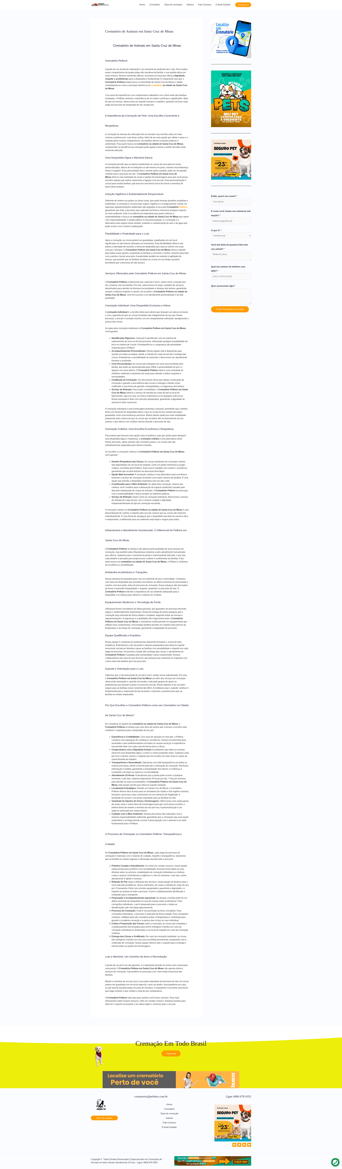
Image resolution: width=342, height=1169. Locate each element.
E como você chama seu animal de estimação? (231, 213)
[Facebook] (234, 1145)
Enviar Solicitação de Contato (230, 309)
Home (142, 4)
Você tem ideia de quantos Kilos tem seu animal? (229, 247)
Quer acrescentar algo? (223, 286)
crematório (156, 85)
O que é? (216, 230)
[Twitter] (239, 1145)
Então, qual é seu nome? (224, 196)
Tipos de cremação (173, 4)
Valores (190, 4)
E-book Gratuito (223, 4)
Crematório (154, 4)
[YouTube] (249, 1145)
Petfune (183, 207)
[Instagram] (244, 1145)
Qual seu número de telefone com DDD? (228, 269)
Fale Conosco (204, 4)
